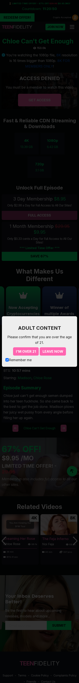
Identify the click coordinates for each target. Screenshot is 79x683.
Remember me (20, 360)
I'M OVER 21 (26, 351)
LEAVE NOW (53, 351)
